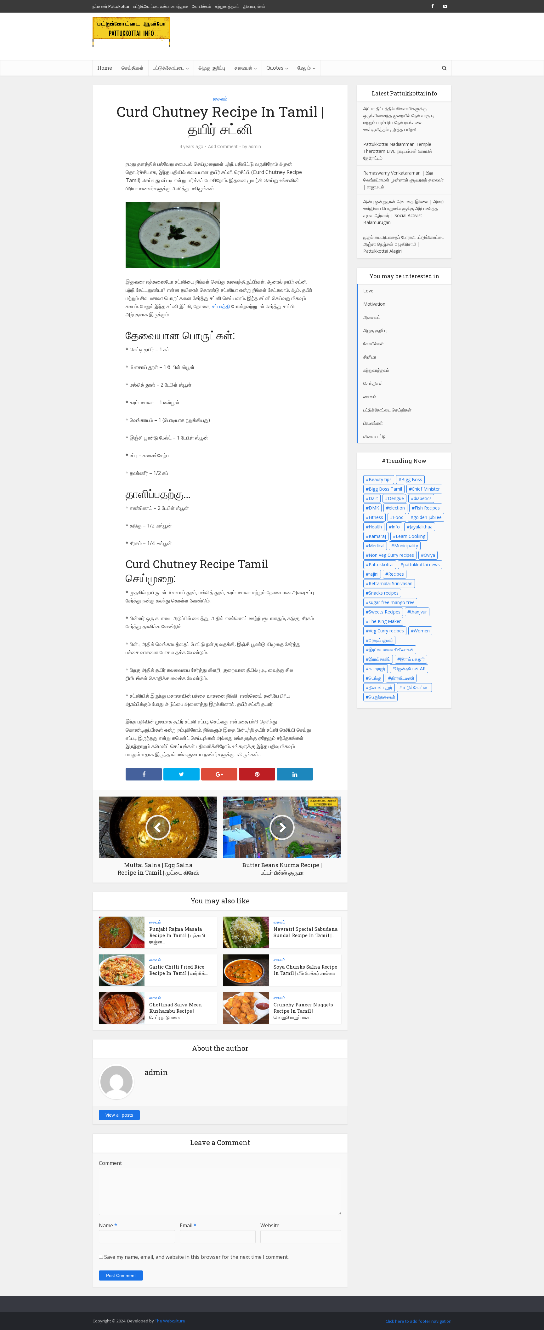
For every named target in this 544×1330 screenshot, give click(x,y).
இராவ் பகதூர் (412, 659)
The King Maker (385, 621)
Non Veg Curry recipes (391, 555)
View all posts (119, 1115)
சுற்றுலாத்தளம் (227, 6)
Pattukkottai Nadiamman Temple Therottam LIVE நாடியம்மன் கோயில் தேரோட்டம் (397, 151)
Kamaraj (377, 536)
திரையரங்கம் (254, 6)
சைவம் (220, 98)
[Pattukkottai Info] (131, 32)
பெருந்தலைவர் (382, 697)
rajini (373, 574)
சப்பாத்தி (221, 306)
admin (254, 146)
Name (108, 1225)
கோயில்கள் (201, 6)
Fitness (376, 517)
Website (270, 1225)
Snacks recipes (384, 593)
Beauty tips (380, 479)
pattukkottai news (421, 564)
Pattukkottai (381, 564)
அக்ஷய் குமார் (381, 640)
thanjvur (418, 612)
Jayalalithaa (421, 527)
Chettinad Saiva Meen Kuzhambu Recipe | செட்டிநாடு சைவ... (175, 1010)
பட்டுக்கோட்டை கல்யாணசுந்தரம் (160, 6)
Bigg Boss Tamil (385, 489)
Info (396, 527)
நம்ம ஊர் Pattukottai (111, 6)
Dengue (396, 498)
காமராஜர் (377, 668)
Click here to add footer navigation (418, 1321)
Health (375, 527)
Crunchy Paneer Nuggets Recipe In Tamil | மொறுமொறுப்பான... (303, 1010)
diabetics (423, 498)
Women (422, 631)
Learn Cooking (410, 536)
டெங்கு (375, 678)
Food (398, 517)
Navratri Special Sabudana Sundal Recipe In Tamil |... (306, 932)
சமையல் (243, 67)
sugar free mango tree (392, 602)
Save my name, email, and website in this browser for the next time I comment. (196, 1256)
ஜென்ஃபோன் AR (410, 668)
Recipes (396, 574)
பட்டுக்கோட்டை (415, 687)
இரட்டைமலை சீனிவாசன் (391, 650)
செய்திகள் (133, 67)
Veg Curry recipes (386, 631)
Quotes (274, 67)
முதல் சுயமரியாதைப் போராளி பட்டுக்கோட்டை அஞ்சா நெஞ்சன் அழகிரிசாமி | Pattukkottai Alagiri (403, 244)
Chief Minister (426, 489)
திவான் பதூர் (380, 687)
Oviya (429, 555)
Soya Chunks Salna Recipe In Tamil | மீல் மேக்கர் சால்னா (305, 970)
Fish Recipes (427, 508)
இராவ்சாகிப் (379, 659)
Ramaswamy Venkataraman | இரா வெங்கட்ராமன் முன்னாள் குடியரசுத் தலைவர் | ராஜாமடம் (403, 180)
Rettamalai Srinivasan (390, 583)
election (397, 508)
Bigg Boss (411, 479)
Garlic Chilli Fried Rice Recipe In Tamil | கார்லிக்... (178, 970)
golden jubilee (427, 517)
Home (104, 67)
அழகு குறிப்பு (211, 67)
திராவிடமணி (402, 678)
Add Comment (223, 146)
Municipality (406, 546)
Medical (376, 546)
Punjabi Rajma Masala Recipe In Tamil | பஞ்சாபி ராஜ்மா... (177, 935)
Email (188, 1225)
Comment (110, 1163)
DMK (374, 508)
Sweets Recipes (384, 612)
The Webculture (170, 1321)
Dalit (373, 498)
